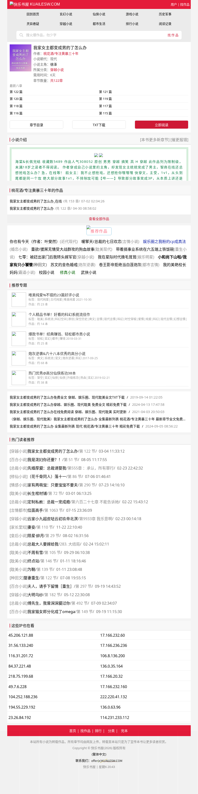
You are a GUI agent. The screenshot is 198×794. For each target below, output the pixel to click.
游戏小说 (132, 14)
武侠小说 (88, 272)
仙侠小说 (99, 14)
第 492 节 (79, 603)
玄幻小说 (66, 14)
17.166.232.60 (112, 635)
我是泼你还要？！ (45, 459)
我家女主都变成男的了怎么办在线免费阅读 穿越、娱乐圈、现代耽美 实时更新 (68, 411)
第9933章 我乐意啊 (95, 518)
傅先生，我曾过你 (49, 603)
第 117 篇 (105, 106)
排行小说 (132, 23)
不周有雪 (35, 552)
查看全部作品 (99, 218)
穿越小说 (66, 23)
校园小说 (46, 272)
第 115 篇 (105, 113)
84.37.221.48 (19, 666)
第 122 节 (87, 451)
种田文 (16, 577)
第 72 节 (55, 493)
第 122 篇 (16, 92)
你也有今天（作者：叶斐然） (44, 241)
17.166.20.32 (111, 676)
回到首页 (33, 14)
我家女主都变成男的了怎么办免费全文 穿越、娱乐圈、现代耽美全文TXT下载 (67, 397)
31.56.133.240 (20, 645)
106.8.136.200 (112, 655)
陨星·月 (36, 535)
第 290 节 (87, 485)
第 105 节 (52, 552)
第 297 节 (83, 586)
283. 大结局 (70, 544)
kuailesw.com (44, 4)
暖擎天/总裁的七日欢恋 (110, 241)
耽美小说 (18, 493)
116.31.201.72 (20, 655)
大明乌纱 (35, 594)
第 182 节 (52, 594)
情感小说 (18, 485)
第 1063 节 (53, 510)
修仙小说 (18, 476)
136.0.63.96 (110, 707)
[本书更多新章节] (155, 139)
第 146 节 (49, 561)
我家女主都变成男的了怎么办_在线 (36, 201)
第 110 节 (45, 527)
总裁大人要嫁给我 (43, 544)
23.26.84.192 (19, 717)
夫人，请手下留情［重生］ (51, 586)
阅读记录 (165, 23)
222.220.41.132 (113, 696)
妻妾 (31, 527)
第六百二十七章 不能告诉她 (95, 501)
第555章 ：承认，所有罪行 (91, 468)
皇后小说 (18, 535)
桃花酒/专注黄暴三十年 (60, 53)
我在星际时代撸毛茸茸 (126, 257)
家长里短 (18, 527)
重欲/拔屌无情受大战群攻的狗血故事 (71, 249)
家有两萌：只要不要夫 (53, 485)
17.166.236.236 (113, 645)
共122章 (56, 80)
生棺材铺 (37, 493)
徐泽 (53, 64)
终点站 (33, 561)
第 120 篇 (16, 99)
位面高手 (35, 510)
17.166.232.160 (113, 686)
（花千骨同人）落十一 (47, 476)
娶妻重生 (31, 577)
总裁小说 (18, 468)
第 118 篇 (16, 106)
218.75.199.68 (20, 676)
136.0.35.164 (111, 666)
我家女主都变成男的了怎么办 (32, 208)
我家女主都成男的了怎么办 (53, 451)
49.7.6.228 (17, 686)
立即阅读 (161, 125)
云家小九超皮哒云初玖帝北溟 (53, 518)
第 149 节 (85, 611)
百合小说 (18, 459)
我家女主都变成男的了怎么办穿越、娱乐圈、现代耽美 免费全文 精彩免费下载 (68, 404)
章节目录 (36, 125)
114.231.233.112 (114, 717)
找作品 (185, 4)
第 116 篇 (16, 113)
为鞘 (31, 569)
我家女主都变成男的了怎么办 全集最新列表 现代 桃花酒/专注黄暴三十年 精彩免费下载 (75, 426)
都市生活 (99, 23)
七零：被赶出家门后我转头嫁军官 (56, 257)
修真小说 (67, 272)
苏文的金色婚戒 (72, 264)
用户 (174, 4)
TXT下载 (99, 125)
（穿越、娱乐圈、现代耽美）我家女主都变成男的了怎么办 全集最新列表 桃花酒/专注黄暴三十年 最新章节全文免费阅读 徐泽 (103, 419)
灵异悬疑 (33, 23)
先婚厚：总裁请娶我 (47, 468)
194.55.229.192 (21, 707)
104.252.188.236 (22, 696)
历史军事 (165, 14)
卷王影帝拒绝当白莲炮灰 (129, 264)
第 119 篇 (105, 99)
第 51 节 (71, 459)
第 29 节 (52, 535)
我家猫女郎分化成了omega (51, 611)
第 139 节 (45, 569)
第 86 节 (75, 476)
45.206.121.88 (20, 635)
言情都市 (18, 510)
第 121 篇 (105, 92)
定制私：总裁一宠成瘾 (49, 501)
